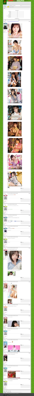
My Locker (22, 188)
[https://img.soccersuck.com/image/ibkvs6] (14, 54)
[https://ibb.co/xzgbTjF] (10, 303)
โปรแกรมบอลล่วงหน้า (10, 393)
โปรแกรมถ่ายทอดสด (7, 393)
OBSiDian (5, 340)
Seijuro (5, 329)
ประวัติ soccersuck (15, 393)
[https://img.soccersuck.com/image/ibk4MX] (15, 152)
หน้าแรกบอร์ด (8, 392)
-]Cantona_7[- (5, 366)
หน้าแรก (3, 393)
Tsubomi (5, 248)
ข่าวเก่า (5, 393)
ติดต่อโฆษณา (18, 393)
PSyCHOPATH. (5, 316)
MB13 (5, 305)
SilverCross (5, 282)
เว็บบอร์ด (13, 393)
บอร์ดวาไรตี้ (10, 392)
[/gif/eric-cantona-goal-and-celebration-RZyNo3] (12, 377)
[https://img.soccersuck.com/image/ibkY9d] (15, 169)
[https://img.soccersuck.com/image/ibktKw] (15, 136)
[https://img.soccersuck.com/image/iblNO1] (15, 269)
